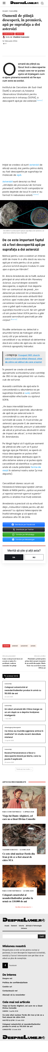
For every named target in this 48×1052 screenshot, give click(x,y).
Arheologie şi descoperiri (13, 727)
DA (14, 557)
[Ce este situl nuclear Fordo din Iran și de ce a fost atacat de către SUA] (24, 839)
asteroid (15, 646)
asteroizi (34, 164)
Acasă (5, 11)
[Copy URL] (38, 48)
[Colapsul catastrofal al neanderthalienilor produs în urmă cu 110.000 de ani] (24, 880)
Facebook (13, 965)
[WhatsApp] (22, 48)
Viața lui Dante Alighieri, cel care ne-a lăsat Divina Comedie (18, 817)
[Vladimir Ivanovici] (4, 37)
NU (34, 557)
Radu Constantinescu (11, 812)
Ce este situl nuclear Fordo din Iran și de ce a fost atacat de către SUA (18, 857)
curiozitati (24, 646)
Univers (19, 34)
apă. (19, 175)
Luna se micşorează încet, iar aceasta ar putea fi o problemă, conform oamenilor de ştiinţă (12, 662)
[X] (14, 48)
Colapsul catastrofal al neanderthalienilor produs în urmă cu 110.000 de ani (23, 690)
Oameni (5, 1011)
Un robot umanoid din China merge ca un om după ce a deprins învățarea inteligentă (23, 712)
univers (33, 646)
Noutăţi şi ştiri (8, 1020)
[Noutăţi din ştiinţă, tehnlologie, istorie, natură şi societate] (24, 3)
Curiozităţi (13, 11)
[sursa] (40, 100)
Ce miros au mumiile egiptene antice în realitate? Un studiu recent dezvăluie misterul (24, 734)
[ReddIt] (30, 48)
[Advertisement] (24, 1046)
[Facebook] (6, 48)
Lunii (27, 393)
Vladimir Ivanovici (21, 37)
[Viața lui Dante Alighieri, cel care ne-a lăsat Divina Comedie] (24, 801)
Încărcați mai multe (23, 769)
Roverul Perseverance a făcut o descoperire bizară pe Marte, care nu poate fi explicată (23, 756)
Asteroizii (7, 181)
